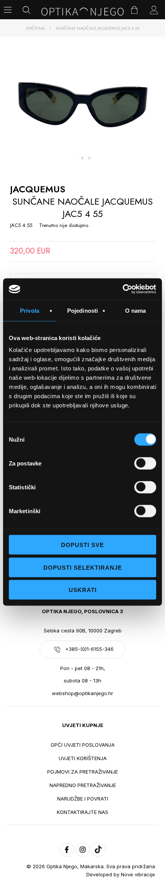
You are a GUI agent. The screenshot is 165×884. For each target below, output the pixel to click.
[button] (75, 158)
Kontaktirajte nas (82, 812)
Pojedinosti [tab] (82, 310)
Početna (35, 28)
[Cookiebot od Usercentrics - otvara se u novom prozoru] (122, 289)
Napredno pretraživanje (83, 785)
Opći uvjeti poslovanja (83, 745)
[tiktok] (98, 849)
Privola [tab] (29, 310)
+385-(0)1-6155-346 (89, 649)
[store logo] (82, 11)
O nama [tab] (135, 310)
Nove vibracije (138, 874)
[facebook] (67, 849)
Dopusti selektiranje (82, 567)
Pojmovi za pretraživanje (82, 772)
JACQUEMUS (37, 189)
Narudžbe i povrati (82, 799)
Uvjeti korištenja (83, 758)
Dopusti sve (82, 545)
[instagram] (83, 849)
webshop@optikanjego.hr (82, 693)
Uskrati (83, 590)
